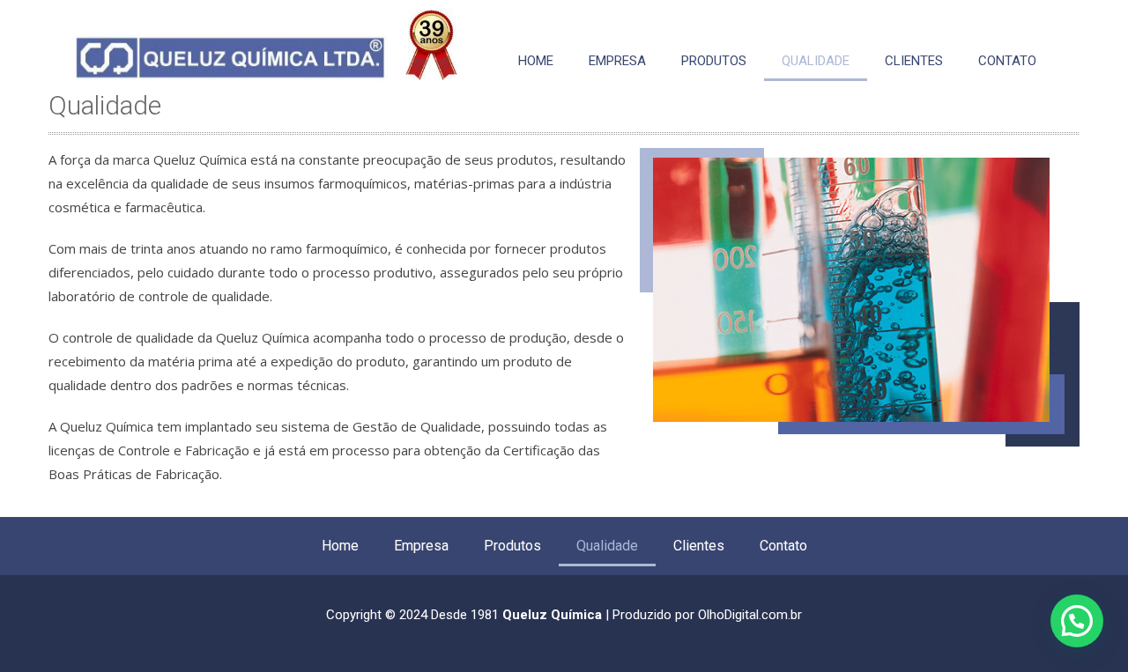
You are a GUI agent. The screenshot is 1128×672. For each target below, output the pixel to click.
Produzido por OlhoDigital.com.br (707, 615)
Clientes (914, 61)
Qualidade (816, 61)
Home (535, 61)
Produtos (713, 61)
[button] (1076, 620)
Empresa (617, 61)
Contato (1007, 61)
